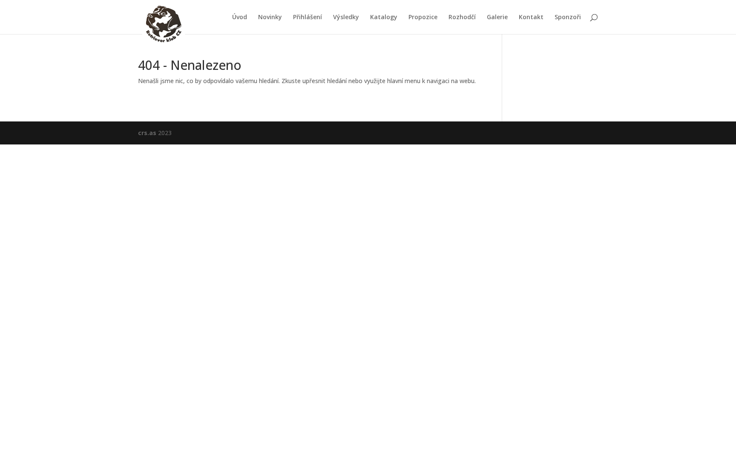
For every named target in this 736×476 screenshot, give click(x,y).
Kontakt (531, 17)
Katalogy (383, 17)
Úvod (239, 17)
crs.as (147, 133)
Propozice (422, 17)
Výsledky (346, 17)
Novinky (270, 17)
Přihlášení (307, 17)
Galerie (497, 17)
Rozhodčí (462, 17)
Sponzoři (568, 17)
